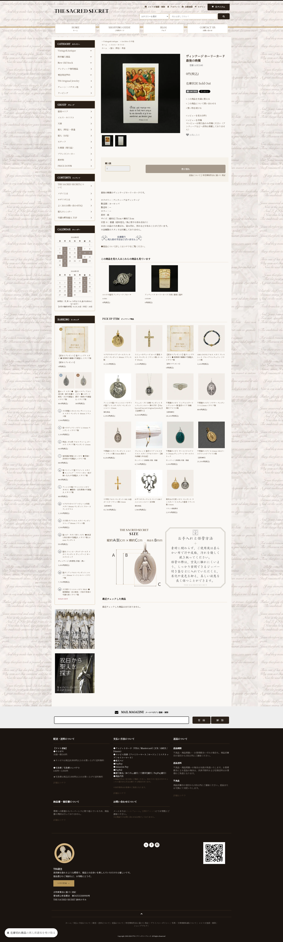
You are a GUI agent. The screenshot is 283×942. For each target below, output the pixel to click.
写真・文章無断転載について (184, 922)
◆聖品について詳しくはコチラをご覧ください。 (123, 246)
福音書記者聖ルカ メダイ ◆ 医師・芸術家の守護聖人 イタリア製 (76, 457)
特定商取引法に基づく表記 (214, 175)
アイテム (220, 6)
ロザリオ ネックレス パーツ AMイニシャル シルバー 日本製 (148, 500)
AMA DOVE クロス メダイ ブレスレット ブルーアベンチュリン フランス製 (211, 357)
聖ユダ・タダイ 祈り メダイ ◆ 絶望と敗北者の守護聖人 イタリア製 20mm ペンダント (76, 537)
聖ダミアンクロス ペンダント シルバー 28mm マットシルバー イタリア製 (76, 575)
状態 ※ (104, 222)
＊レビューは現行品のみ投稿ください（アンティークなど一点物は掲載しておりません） (205, 125)
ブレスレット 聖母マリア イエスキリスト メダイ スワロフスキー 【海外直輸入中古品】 (149, 453)
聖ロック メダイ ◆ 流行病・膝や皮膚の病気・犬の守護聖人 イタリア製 (66, 395)
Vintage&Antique (110, 41)
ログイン (201, 6)
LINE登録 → (64, 883)
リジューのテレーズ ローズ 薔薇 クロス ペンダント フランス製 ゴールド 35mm (149, 357)
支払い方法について (82, 922)
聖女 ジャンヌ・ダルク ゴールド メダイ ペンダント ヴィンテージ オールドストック (76, 554)
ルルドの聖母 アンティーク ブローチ (116, 294)
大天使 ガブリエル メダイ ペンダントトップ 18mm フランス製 (76, 521)
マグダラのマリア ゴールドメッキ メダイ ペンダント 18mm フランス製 (117, 357)
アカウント (175, 6)
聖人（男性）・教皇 (117, 48)
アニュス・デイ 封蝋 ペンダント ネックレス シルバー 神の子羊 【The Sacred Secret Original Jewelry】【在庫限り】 (149, 406)
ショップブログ (140, 925)
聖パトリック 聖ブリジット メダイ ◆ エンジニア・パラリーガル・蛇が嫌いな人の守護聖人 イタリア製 (76, 473)
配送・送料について (101, 922)
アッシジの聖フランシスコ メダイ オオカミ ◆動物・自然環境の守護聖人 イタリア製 (76, 489)
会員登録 (189, 6)
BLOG (163, 29)
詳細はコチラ (59, 782)
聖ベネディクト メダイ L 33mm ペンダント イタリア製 (76, 428)
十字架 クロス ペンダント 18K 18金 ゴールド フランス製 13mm (117, 500)
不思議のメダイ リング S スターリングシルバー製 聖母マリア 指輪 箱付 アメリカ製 (179, 405)
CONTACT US (207, 29)
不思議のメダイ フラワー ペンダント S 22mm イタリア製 (211, 404)
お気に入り (194, 134)
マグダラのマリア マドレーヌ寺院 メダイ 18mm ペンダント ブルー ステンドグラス (76, 506)
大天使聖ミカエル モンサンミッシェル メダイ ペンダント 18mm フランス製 (76, 413)
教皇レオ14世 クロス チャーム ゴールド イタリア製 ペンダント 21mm (76, 443)
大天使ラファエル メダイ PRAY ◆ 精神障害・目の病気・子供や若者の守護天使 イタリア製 (76, 592)
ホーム (104, 44)
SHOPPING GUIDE (119, 29)
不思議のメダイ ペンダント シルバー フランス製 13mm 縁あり (117, 452)
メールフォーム (133, 811)
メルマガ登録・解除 (156, 6)
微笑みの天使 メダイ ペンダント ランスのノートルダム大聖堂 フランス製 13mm (180, 502)
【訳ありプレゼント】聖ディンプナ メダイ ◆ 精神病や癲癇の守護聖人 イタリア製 (180, 357)
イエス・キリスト (117, 44)
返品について (194, 175)
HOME (75, 29)
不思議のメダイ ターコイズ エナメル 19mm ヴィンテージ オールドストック (180, 453)
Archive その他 (127, 41)
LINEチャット (148, 811)
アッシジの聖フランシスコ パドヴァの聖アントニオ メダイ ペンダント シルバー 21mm (117, 405)
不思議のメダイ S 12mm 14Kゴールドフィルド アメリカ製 (210, 452)
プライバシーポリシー (160, 922)
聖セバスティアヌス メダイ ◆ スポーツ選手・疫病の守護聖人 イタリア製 (83, 395)
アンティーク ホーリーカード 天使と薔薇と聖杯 (164, 294)
